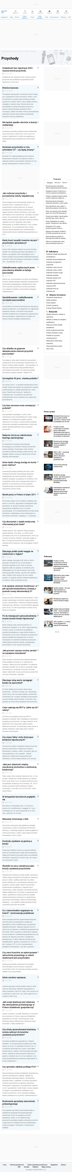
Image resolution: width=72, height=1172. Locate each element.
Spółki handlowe (51, 300)
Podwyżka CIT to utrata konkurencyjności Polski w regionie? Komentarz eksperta (55, 227)
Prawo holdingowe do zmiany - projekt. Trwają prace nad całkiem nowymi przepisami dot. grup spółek (57, 222)
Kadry (11, 17)
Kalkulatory (53, 251)
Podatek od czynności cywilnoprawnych (53, 337)
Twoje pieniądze (39, 17)
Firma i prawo (49, 411)
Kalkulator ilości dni (52, 288)
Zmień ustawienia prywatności (37, 1165)
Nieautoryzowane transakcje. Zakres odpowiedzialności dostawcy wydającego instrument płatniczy (57, 187)
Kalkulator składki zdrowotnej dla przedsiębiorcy (56, 255)
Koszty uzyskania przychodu (55, 330)
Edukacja (63, 17)
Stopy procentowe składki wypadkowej (54, 326)
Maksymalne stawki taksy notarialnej (54, 342)
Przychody (33, 51)
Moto (46, 17)
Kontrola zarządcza (52, 305)
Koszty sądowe (51, 303)
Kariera (63, 1165)
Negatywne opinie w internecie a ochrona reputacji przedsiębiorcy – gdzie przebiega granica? (56, 192)
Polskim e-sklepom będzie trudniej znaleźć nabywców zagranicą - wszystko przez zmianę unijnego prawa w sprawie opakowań (56, 197)
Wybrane (64, 182)
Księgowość (4, 17)
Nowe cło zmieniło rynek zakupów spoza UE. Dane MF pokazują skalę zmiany (57, 212)
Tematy (21, 51)
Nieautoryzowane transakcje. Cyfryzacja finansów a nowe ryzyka (57, 202)
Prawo (32, 17)
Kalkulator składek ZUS (53, 278)
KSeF (69, 17)
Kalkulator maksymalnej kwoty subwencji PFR (55, 285)
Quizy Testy (49, 348)
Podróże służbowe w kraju (54, 333)
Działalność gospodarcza (54, 297)
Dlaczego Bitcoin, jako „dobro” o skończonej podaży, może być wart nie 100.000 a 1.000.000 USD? (56, 207)
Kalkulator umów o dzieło (54, 270)
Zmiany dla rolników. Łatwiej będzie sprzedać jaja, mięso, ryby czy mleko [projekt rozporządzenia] (57, 217)
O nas (4, 1165)
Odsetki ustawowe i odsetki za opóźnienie (55, 316)
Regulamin (54, 1165)
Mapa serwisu (46, 1167)
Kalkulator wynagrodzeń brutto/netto (53, 263)
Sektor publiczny (24, 17)
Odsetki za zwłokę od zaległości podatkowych (56, 321)
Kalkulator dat (50, 291)
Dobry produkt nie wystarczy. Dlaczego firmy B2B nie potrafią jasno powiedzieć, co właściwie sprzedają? (55, 237)
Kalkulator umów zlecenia (54, 267)
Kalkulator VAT (51, 280)
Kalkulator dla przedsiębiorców (56, 259)
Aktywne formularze (57, 295)
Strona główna (5, 51)
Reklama (35, 1167)
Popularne (50, 182)
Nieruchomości (54, 17)
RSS (19, 1167)
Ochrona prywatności (17, 1165)
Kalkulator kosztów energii (54, 272)
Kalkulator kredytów (52, 275)
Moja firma (14, 51)
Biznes (17, 17)
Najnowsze (57, 182)
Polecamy (48, 556)
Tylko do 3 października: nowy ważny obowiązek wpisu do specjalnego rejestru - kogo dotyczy (57, 242)
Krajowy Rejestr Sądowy (54, 308)
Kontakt (26, 1167)
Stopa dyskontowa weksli (54, 346)
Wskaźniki (53, 311)
